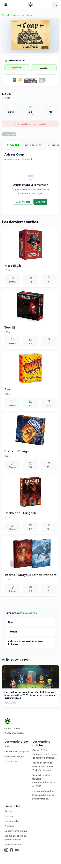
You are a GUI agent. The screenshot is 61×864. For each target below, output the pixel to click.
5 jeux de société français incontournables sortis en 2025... (44, 780)
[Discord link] (17, 850)
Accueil (5, 15)
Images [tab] (35, 144)
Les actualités (11, 820)
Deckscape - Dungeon (16, 751)
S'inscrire (40, 201)
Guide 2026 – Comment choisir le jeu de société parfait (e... (44, 754)
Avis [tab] (14, 144)
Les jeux (8, 815)
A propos (9, 825)
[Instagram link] (6, 850)
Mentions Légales (12, 728)
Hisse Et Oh (10, 761)
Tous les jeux (18, 15)
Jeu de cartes (9, 134)
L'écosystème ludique (16, 830)
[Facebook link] (11, 850)
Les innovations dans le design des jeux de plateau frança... (43, 795)
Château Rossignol (14, 756)
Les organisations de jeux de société (15, 837)
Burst (7, 746)
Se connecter (23, 201)
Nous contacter (12, 844)
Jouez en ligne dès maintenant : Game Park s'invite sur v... (42, 766)
